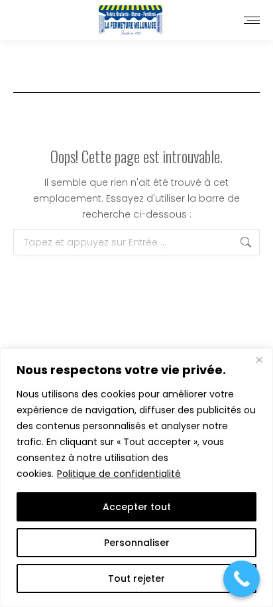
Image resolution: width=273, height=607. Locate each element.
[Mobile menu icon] (252, 20)
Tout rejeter (136, 578)
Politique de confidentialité (119, 473)
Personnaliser (137, 542)
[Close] (259, 360)
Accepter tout (137, 506)
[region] (136, 477)
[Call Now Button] (241, 579)
